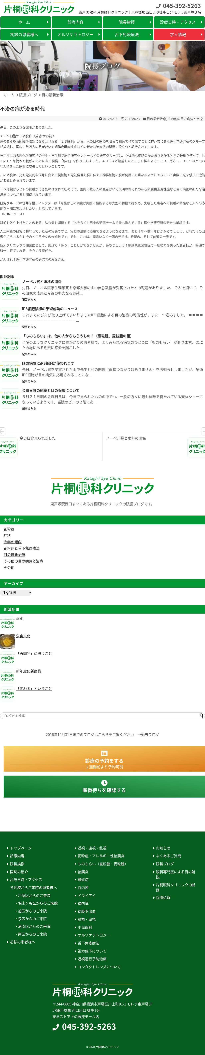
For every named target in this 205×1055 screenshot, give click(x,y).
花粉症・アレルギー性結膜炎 (101, 855)
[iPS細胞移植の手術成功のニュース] (10, 317)
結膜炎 (83, 871)
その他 (9, 567)
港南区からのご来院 (34, 926)
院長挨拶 (17, 863)
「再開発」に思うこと (34, 653)
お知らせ (163, 847)
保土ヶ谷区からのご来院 (38, 903)
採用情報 (163, 897)
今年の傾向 (13, 541)
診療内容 (17, 855)
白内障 (83, 887)
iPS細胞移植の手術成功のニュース (51, 308)
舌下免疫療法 (88, 943)
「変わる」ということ (34, 688)
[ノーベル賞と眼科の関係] (10, 290)
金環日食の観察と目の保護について (50, 390)
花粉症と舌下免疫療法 (22, 548)
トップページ (21, 847)
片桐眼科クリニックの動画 (176, 887)
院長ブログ (165, 863)
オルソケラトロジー (94, 935)
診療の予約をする (104, 763)
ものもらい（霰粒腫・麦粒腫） (103, 863)
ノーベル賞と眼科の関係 (42, 281)
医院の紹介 (19, 871)
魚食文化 (23, 635)
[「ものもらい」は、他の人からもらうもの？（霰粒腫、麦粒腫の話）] (10, 344)
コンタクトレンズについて (99, 966)
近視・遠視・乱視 (92, 847)
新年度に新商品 (28, 671)
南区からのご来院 (32, 934)
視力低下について (92, 951)
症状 (7, 535)
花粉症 (9, 528)
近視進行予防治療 (92, 958)
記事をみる (29, 299)
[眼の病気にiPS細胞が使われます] (10, 371)
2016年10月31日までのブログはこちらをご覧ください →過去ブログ (102, 734)
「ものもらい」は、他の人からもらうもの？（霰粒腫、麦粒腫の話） (78, 335)
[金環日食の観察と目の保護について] (10, 398)
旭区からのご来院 (32, 910)
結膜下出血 (87, 911)
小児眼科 (85, 927)
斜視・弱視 (87, 919)
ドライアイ (86, 895)
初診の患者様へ (22, 941)
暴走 (19, 618)
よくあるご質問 (168, 855)
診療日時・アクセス (26, 879)
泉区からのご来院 (32, 918)
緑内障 (83, 903)
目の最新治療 (156, 118)
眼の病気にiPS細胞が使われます (48, 363)
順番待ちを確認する (104, 789)
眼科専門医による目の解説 (175, 874)
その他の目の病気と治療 (185, 118)
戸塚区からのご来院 (34, 895)
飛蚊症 (83, 879)
